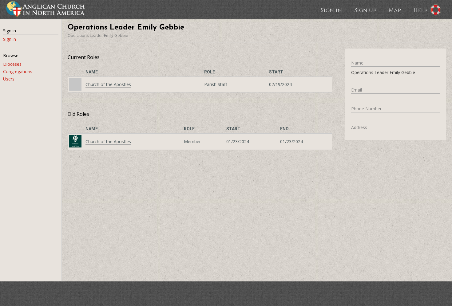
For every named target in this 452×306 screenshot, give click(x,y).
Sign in (331, 9)
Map (395, 9)
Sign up (365, 9)
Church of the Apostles (108, 84)
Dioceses (12, 64)
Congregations (17, 71)
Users (8, 79)
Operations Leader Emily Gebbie (98, 35)
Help (420, 9)
